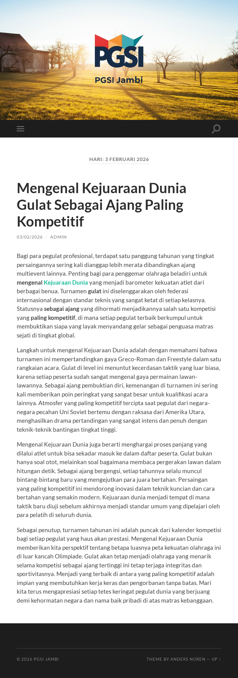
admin (58, 236)
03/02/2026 (30, 236)
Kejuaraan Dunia (66, 282)
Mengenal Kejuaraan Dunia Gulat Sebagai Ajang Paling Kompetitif (102, 205)
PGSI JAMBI (46, 659)
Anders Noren (187, 659)
